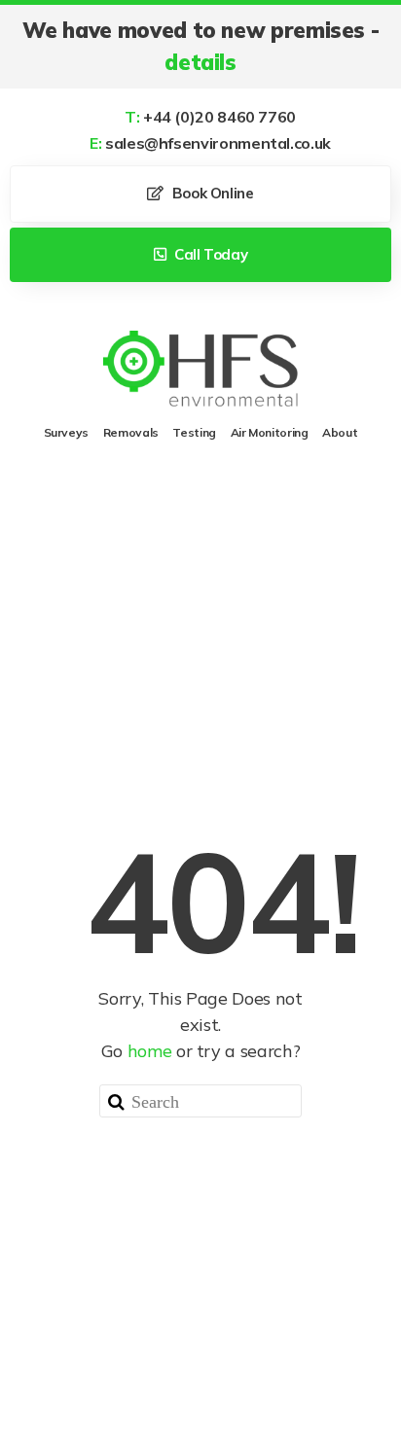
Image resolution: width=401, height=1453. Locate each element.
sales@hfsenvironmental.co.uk (210, 143)
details (200, 62)
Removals (131, 432)
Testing (193, 432)
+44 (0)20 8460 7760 (210, 116)
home (150, 1051)
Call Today (208, 254)
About (339, 432)
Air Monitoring (270, 432)
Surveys (66, 432)
